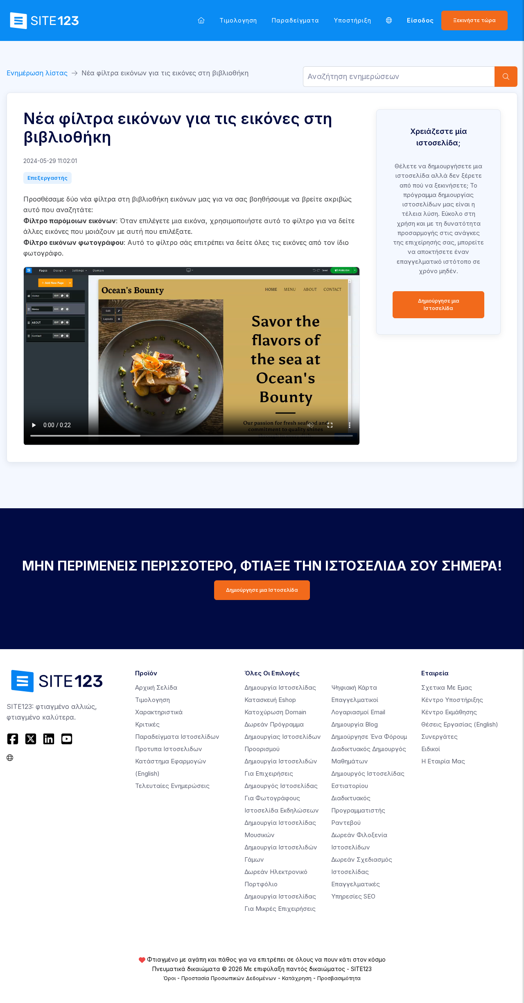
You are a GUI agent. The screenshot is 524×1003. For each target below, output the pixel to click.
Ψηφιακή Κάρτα (354, 687)
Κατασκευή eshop (270, 700)
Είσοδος (420, 20)
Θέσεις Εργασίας (459, 724)
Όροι (169, 978)
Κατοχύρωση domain (275, 712)
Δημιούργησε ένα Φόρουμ (369, 736)
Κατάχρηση (297, 978)
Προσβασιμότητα (339, 978)
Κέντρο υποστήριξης (452, 700)
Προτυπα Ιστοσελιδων (168, 749)
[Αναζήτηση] (506, 76)
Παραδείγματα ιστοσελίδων (177, 736)
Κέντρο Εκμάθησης (449, 712)
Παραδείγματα (295, 20)
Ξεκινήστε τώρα (474, 20)
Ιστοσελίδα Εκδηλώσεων (281, 810)
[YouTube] (67, 739)
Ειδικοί (430, 749)
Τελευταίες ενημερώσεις (172, 786)
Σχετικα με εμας (446, 687)
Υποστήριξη (352, 20)
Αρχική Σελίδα (156, 687)
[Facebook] (14, 739)
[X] (31, 739)
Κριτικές (147, 724)
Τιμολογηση (238, 20)
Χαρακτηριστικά (159, 712)
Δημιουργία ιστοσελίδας (280, 687)
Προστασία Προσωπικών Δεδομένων (228, 978)
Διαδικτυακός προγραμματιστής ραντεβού (358, 810)
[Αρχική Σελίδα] (201, 20)
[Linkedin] (49, 739)
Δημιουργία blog (354, 724)
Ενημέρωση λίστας (37, 73)
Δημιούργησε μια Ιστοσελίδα (438, 304)
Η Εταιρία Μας (443, 761)
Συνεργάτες (439, 736)
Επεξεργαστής (47, 177)
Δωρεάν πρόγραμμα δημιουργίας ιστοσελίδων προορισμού (282, 736)
